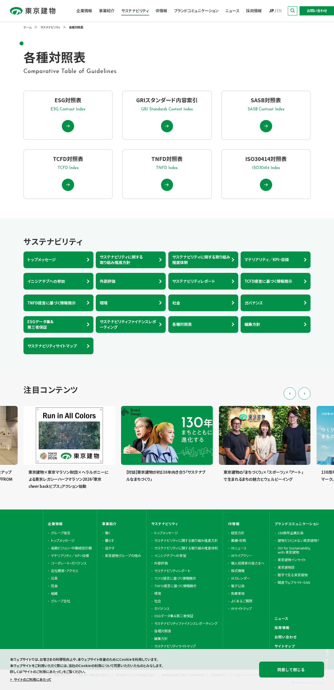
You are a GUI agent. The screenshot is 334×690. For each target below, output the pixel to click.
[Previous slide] (290, 393)
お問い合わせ (317, 10)
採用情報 (254, 10)
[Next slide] (304, 393)
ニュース (232, 10)
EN (279, 10)
